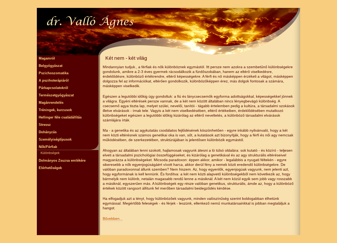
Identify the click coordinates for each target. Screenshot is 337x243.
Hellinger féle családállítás (60, 117)
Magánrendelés (51, 103)
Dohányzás (48, 132)
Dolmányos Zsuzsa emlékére (62, 160)
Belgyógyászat (50, 66)
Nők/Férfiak (48, 147)
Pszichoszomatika (53, 73)
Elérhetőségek (50, 168)
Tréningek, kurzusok (55, 110)
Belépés (294, 10)
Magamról (47, 58)
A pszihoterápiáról (54, 80)
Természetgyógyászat (56, 95)
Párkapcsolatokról (53, 88)
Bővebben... (113, 218)
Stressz (45, 125)
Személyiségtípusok (55, 139)
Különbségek (50, 153)
